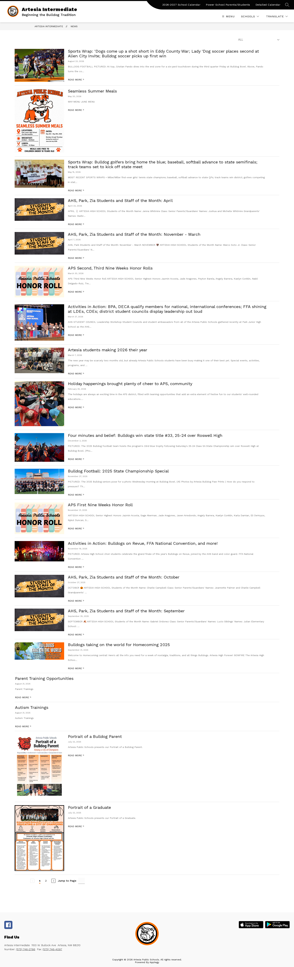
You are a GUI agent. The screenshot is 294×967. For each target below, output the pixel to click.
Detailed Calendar (268, 4)
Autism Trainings (31, 707)
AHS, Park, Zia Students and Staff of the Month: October (123, 577)
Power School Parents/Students (228, 4)
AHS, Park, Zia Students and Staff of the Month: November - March (134, 234)
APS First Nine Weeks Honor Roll (100, 505)
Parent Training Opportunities (44, 678)
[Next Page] (53, 881)
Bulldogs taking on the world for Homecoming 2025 (119, 644)
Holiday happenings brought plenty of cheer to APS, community (130, 383)
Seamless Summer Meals (92, 91)
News (74, 26)
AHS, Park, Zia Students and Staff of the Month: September (126, 611)
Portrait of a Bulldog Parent (95, 736)
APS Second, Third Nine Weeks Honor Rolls (110, 268)
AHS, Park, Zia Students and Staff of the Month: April (120, 200)
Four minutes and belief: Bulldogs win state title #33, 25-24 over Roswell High (145, 435)
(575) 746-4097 (52, 949)
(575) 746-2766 (25, 949)
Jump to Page (67, 880)
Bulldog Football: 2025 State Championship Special (118, 471)
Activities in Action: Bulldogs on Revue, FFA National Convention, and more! (143, 543)
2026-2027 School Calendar (181, 4)
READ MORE (76, 79)
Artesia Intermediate (49, 26)
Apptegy (154, 962)
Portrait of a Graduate (89, 807)
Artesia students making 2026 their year (107, 350)
